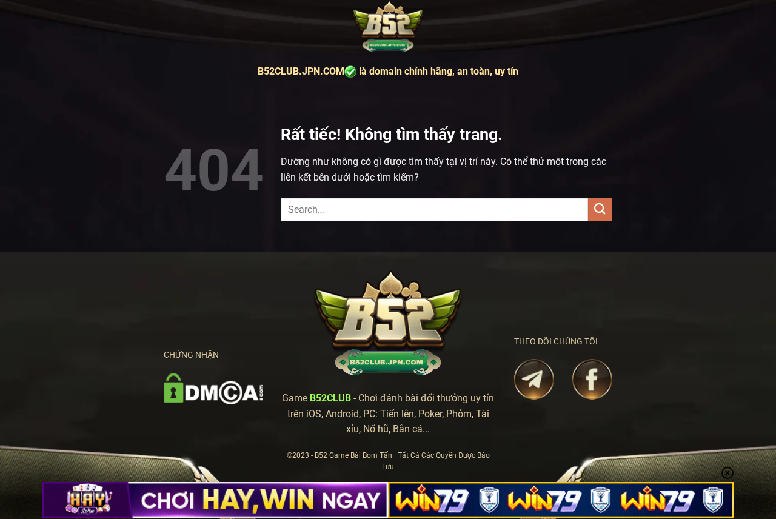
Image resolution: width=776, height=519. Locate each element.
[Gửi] (600, 209)
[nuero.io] (388, 27)
